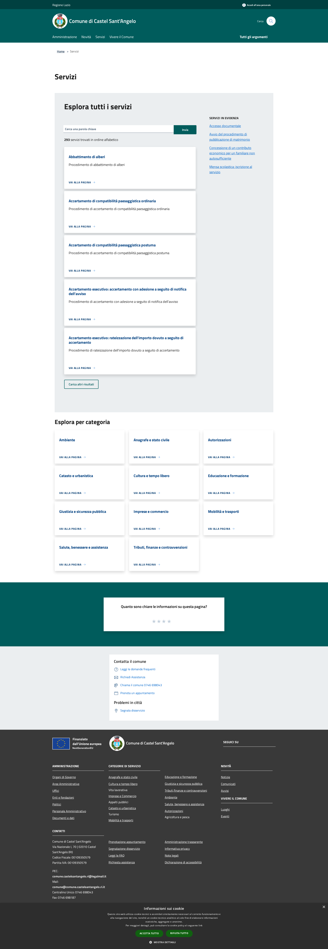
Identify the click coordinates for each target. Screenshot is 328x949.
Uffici (55, 790)
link (200, 925)
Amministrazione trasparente (184, 842)
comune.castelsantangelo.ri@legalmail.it (79, 876)
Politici (56, 804)
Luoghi (225, 809)
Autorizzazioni (174, 811)
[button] (164, 942)
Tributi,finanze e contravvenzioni (186, 790)
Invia (185, 129)
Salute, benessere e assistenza (184, 804)
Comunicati (228, 784)
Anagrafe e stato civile (123, 777)
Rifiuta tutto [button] (179, 933)
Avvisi (225, 790)
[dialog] (164, 926)
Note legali (172, 855)
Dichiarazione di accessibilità (183, 862)
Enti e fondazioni (63, 797)
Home (61, 51)
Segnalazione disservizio (124, 848)
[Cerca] (271, 21)
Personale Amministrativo (69, 811)
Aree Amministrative (65, 784)
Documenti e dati (63, 818)
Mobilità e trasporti (121, 820)
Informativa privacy (177, 848)
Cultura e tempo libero (123, 784)
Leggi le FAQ (117, 855)
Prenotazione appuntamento (127, 842)
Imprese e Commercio (122, 796)
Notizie (225, 777)
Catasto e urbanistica (122, 808)
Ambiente (171, 797)
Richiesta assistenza (122, 862)
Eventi (225, 816)
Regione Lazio (61, 5)
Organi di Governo (64, 777)
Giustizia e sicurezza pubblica (183, 783)
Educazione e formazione (181, 777)
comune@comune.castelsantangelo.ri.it (78, 887)
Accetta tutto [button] (149, 933)
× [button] (323, 907)
